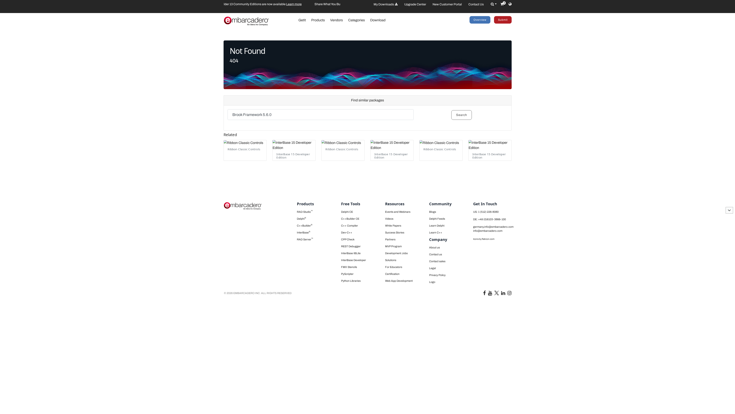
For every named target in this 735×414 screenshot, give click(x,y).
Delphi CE (347, 211)
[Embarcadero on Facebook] (484, 293)
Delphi (301, 218)
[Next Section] (729, 210)
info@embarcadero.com (487, 230)
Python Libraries (351, 280)
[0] (502, 4)
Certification (392, 274)
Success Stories (394, 232)
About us (434, 247)
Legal (432, 268)
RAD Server (305, 239)
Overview (480, 19)
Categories (356, 20)
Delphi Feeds (437, 218)
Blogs (432, 211)
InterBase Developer (353, 260)
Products (318, 20)
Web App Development (399, 280)
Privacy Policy (437, 275)
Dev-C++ (346, 232)
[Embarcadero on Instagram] (509, 293)
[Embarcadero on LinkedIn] (503, 293)
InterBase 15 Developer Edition (293, 155)
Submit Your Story (277, 4)
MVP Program (393, 246)
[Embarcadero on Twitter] (496, 292)
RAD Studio (305, 211)
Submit (503, 19)
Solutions (390, 260)
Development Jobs (396, 253)
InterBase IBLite (351, 253)
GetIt (304, 20)
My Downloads (384, 4)
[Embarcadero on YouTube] (490, 293)
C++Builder (304, 225)
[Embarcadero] (246, 21)
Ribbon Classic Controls (244, 149)
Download (377, 20)
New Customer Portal (447, 4)
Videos (389, 218)
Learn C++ (435, 232)
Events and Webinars (397, 211)
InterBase (303, 232)
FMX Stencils (349, 267)
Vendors (336, 20)
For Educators (393, 267)
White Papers (393, 225)
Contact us (435, 254)
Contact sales (437, 261)
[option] (282, 4)
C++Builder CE (350, 218)
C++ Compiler (349, 225)
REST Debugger (351, 246)
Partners (390, 239)
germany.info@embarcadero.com (493, 226)
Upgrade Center (415, 4)
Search (461, 115)
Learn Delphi (436, 225)
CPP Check (347, 239)
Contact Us (476, 4)
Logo (432, 282)
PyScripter (347, 274)
